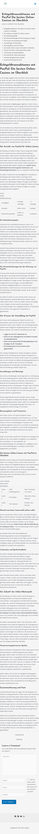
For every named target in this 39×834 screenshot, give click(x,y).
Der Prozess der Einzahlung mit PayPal (15, 41)
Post (15, 24)
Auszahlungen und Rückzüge (12, 43)
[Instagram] (18, 816)
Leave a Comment (7, 24)
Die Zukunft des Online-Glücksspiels (14, 55)
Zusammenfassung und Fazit (12, 60)
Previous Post (19, 735)
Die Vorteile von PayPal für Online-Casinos (16, 33)
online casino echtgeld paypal (11, 104)
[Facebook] (15, 816)
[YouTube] (21, 816)
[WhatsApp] (24, 816)
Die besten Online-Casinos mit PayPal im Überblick (19, 48)
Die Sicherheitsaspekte (10, 36)
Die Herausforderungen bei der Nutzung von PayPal (19, 38)
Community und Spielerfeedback (13, 53)
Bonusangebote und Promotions (14, 45)
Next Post (19, 739)
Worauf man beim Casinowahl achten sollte (17, 50)
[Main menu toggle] (35, 4)
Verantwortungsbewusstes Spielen (14, 57)
